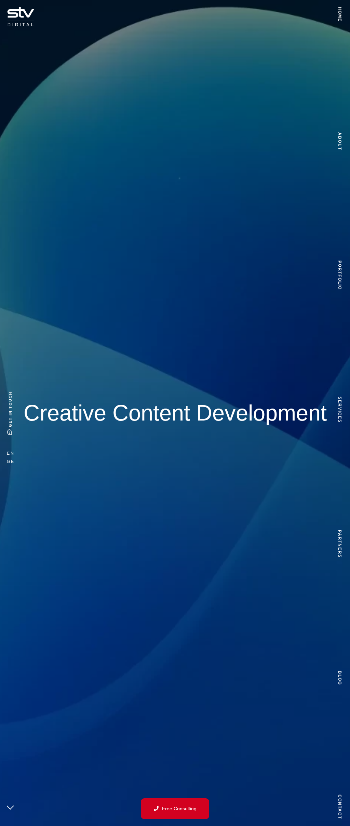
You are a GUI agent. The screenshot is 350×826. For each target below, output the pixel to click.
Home (339, 14)
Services (339, 410)
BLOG (339, 678)
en (11, 453)
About (339, 141)
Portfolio (339, 275)
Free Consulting (179, 808)
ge (11, 461)
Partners (339, 544)
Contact (339, 807)
